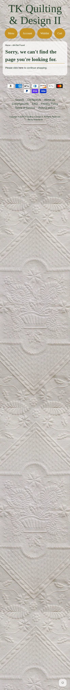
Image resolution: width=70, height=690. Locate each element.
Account (27, 33)
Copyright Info (20, 104)
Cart (59, 33)
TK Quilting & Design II (35, 14)
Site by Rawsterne (35, 119)
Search (19, 100)
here (21, 67)
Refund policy (46, 108)
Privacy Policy (49, 104)
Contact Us (34, 100)
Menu (11, 33)
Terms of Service (25, 108)
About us (49, 100)
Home (7, 45)
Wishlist (44, 33)
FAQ (35, 104)
